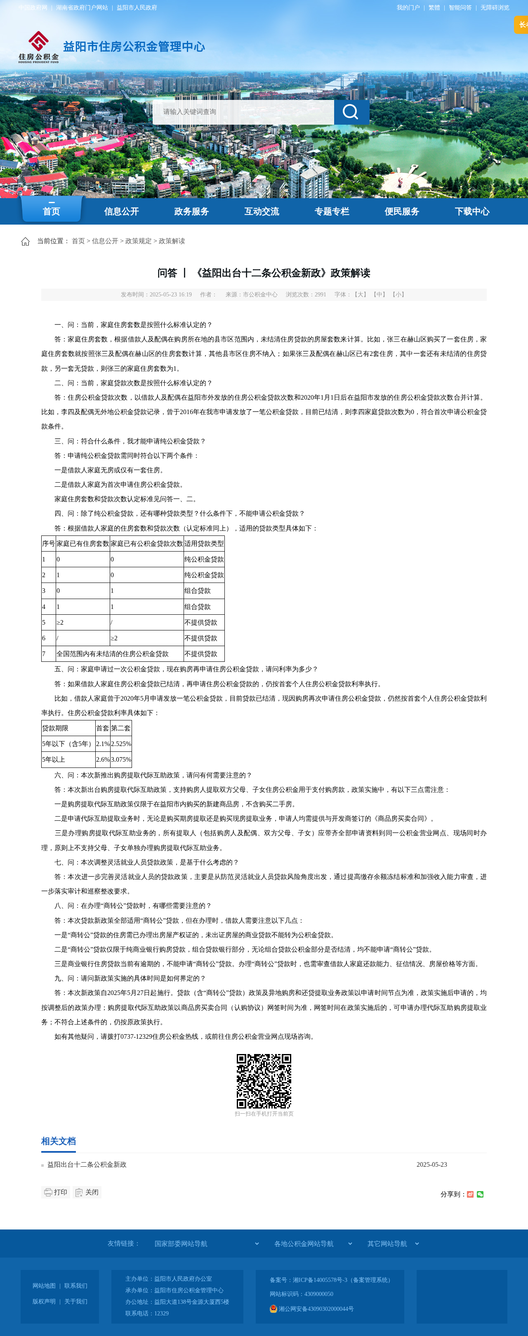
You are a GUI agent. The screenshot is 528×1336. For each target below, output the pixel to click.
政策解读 (172, 240)
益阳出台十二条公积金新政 (87, 1164)
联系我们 (75, 1286)
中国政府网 (33, 8)
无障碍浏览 (495, 8)
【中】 (379, 294)
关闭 (92, 1192)
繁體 (434, 8)
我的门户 (408, 8)
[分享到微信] (480, 1194)
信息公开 (121, 211)
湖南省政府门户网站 (82, 8)
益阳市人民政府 (137, 8)
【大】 (360, 294)
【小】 (398, 294)
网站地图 (44, 1286)
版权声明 (44, 1301)
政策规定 (138, 240)
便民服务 (402, 211)
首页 (51, 211)
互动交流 (262, 211)
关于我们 (75, 1301)
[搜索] (352, 112)
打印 (60, 1192)
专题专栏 (332, 211)
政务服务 (191, 211)
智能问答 (460, 8)
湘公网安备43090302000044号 (315, 1309)
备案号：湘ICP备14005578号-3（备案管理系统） (332, 1280)
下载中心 (472, 211)
